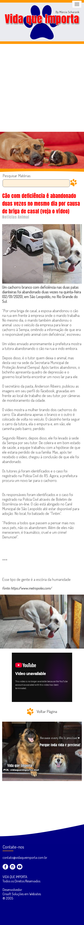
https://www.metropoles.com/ (31, 588)
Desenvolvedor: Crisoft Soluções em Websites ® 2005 (22, 894)
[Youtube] (19, 867)
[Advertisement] (42, 88)
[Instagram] (12, 867)
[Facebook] (5, 867)
